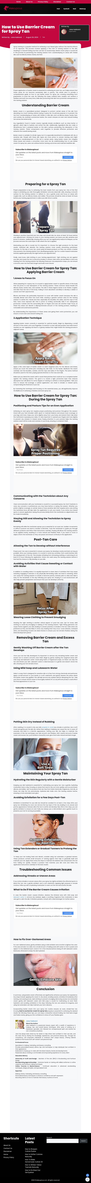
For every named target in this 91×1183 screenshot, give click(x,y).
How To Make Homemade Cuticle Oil (34, 1161)
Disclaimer (57, 2)
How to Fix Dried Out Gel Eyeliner (32, 1171)
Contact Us (70, 2)
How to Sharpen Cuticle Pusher (31, 1150)
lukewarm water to (20, 897)
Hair (58, 9)
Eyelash (66, 9)
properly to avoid (47, 727)
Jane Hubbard (16, 37)
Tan (43, 37)
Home (18, 2)
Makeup (83, 9)
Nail (74, 9)
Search (49, 1138)
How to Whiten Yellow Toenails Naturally (33, 1166)
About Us (29, 2)
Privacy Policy (43, 2)
